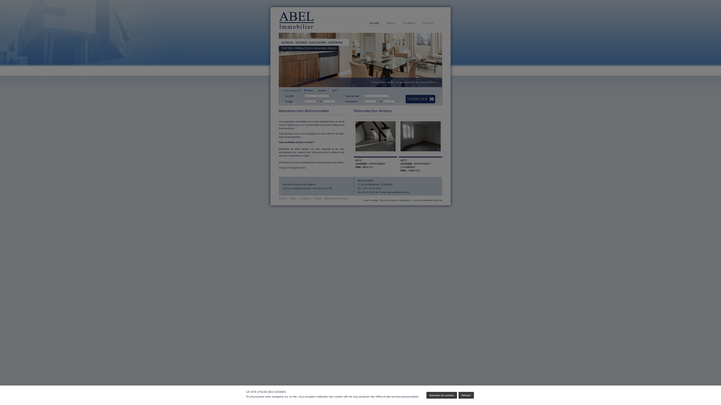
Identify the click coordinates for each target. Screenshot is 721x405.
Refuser (466, 395)
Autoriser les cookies (441, 395)
